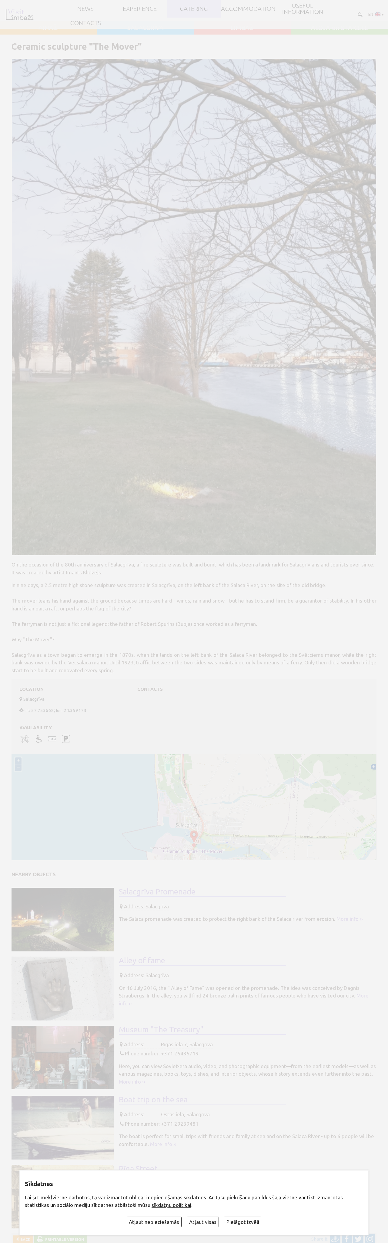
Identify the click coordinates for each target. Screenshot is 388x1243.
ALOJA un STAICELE (339, 28)
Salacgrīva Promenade (157, 891)
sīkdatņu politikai (171, 1205)
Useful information (302, 9)
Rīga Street (138, 1168)
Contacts (85, 23)
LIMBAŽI (242, 28)
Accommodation (248, 9)
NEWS (85, 9)
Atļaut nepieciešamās (154, 1222)
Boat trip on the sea (153, 1099)
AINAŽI (48, 28)
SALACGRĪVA (145, 28)
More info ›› (349, 919)
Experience (140, 9)
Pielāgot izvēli (242, 1222)
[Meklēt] (359, 14)
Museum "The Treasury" (161, 1029)
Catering (194, 9)
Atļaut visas (202, 1222)
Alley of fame (142, 960)
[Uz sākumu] (19, 15)
